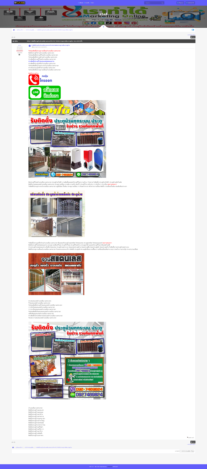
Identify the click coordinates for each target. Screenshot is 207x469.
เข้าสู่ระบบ (109, 20)
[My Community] (20, 2)
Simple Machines (103, 466)
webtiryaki (115, 466)
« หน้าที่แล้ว (189, 34)
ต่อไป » (193, 34)
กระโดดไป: (177, 451)
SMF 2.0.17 (91, 466)
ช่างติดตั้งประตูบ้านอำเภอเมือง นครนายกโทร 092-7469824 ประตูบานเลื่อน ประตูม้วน (50, 45)
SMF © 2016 (97, 466)
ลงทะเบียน (118, 20)
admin (19, 45)
